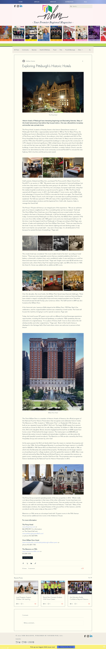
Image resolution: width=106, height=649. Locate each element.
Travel (54, 50)
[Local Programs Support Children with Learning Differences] (26, 587)
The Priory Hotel (27, 557)
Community (25, 50)
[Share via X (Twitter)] (27, 563)
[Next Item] (103, 33)
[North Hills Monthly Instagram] (17, 6)
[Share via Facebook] (23, 563)
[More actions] (83, 61)
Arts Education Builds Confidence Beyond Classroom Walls (79, 598)
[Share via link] (35, 563)
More (79, 50)
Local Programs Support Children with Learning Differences (23, 598)
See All (90, 577)
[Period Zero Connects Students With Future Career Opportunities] (53, 587)
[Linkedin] (21, 6)
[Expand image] (32, 168)
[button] (90, 49)
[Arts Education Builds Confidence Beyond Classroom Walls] (80, 587)
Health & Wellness (45, 50)
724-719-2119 (25, 642)
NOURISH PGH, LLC (55, 635)
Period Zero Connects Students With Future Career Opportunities (52, 598)
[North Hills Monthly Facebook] (14, 6)
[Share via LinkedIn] (31, 563)
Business (34, 50)
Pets (61, 50)
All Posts (16, 50)
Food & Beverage (70, 50)
